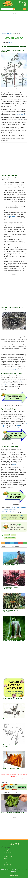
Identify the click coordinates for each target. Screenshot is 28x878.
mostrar (10, 42)
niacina (18, 425)
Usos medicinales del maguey (18, 507)
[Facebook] (8, 844)
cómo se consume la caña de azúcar (10, 370)
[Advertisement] (14, 23)
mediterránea (21, 114)
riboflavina (4, 427)
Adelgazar (6, 850)
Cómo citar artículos (8, 866)
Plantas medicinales (8, 33)
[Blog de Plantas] (18, 844)
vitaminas (4, 425)
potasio (20, 427)
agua (25, 423)
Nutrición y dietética (8, 848)
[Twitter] (14, 844)
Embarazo (6, 860)
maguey (14, 535)
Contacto (6, 862)
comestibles (4, 343)
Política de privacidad (19, 874)
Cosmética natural (8, 852)
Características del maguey (9, 509)
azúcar (4, 384)
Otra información (7, 512)
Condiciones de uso (8, 874)
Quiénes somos (7, 864)
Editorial (19, 524)
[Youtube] (11, 844)
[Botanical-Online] (8, 3)
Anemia (5, 858)
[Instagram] (16, 844)
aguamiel (7, 535)
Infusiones (6, 854)
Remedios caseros (8, 856)
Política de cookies (14, 875)
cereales (14, 464)
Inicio (2, 33)
